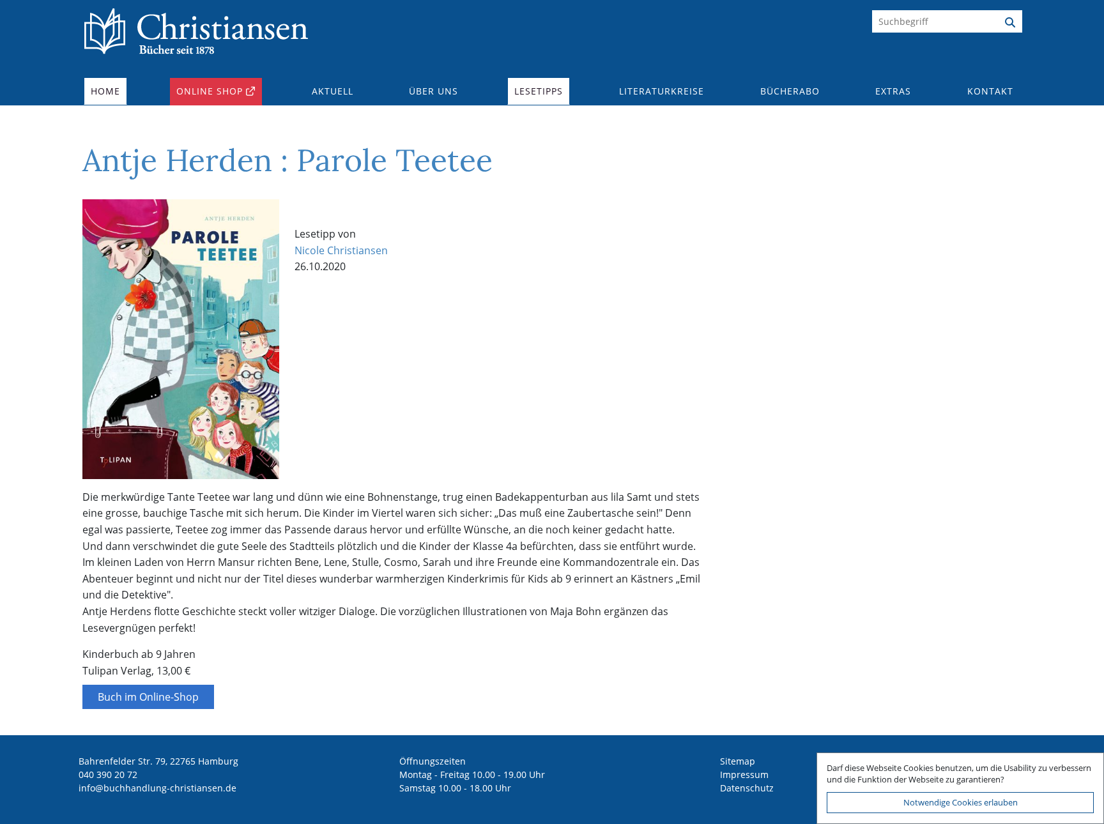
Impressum (744, 774)
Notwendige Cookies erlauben (960, 802)
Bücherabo (790, 91)
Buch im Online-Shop (148, 697)
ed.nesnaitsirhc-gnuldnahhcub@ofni (157, 788)
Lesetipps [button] (538, 91)
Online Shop (209, 91)
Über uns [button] (433, 91)
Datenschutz (747, 788)
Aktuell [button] (332, 91)
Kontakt (990, 91)
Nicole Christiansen (341, 250)
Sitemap (737, 761)
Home (105, 91)
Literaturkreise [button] (661, 91)
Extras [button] (893, 91)
